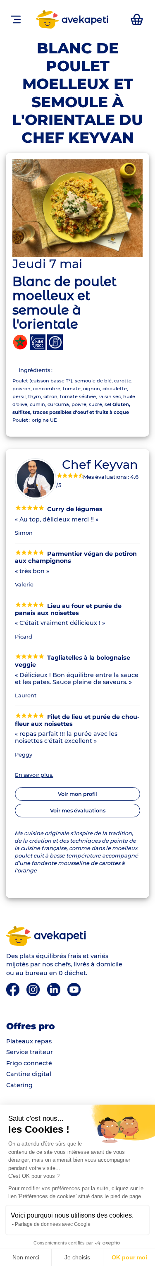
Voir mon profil (77, 794)
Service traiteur (29, 1052)
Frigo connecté (29, 1063)
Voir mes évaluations (77, 810)
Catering (19, 1085)
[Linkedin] (54, 989)
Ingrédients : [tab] (35, 370)
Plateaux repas (29, 1041)
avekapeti (85, 19)
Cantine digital (28, 1074)
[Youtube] (74, 989)
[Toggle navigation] (16, 19)
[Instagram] (33, 989)
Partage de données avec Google (53, 1224)
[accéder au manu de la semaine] (137, 19)
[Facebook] (13, 989)
